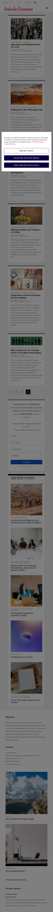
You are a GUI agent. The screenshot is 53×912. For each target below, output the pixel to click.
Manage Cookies (26, 151)
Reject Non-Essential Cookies (26, 165)
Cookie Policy (10, 144)
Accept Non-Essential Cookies (26, 158)
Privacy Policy (38, 142)
